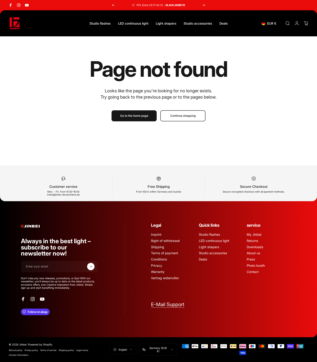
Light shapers (209, 247)
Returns (252, 241)
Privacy (156, 265)
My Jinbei (254, 234)
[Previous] (113, 5)
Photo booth (256, 265)
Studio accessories (213, 253)
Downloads (255, 247)
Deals (203, 259)
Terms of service (48, 350)
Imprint (156, 234)
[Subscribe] (90, 266)
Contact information (18, 355)
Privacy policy (31, 350)
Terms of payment (164, 253)
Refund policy (15, 350)
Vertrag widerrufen (165, 278)
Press (251, 259)
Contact (253, 272)
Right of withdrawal (165, 241)
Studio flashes (209, 234)
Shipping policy (66, 350)
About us (253, 253)
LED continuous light (214, 241)
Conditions (159, 259)
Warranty (158, 272)
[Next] (204, 5)
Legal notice (82, 350)
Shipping (157, 247)
